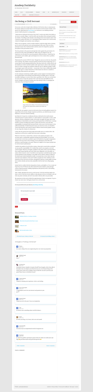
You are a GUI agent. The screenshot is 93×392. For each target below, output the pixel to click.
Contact (24, 14)
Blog (21, 12)
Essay (44, 12)
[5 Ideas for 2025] (17, 228)
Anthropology (55, 12)
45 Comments (53, 24)
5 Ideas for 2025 (23, 225)
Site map (72, 386)
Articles (48, 386)
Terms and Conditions (64, 386)
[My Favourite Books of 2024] (17, 232)
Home (16, 12)
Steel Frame (31, 30)
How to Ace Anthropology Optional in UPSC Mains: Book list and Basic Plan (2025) (68, 58)
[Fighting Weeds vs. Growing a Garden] (17, 218)
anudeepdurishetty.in (23, 386)
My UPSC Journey (29, 12)
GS (48, 12)
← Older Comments (20, 345)
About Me (17, 14)
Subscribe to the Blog (34, 14)
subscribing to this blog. (38, 184)
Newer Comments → (50, 345)
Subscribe (24, 199)
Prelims (38, 12)
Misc (16, 206)
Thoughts (64, 12)
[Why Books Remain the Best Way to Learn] (17, 223)
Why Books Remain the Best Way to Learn (29, 221)
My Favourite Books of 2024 (26, 230)
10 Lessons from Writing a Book (47, 236)
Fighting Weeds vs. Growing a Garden (28, 216)
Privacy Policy (54, 386)
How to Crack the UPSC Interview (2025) (67, 37)
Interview (71, 12)
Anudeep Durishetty (25, 5)
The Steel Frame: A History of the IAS (24, 236)
